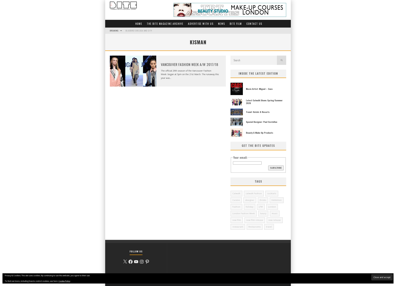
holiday (249, 206)
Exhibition (277, 200)
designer (249, 200)
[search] (281, 60)
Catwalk (236, 193)
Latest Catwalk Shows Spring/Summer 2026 (264, 102)
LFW (261, 206)
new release (275, 220)
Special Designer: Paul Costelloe (261, 121)
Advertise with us (200, 24)
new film (236, 220)
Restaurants (255, 226)
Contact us (254, 24)
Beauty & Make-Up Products (259, 132)
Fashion (236, 206)
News (221, 24)
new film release (254, 220)
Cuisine (236, 200)
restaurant (237, 226)
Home (138, 24)
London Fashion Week (243, 213)
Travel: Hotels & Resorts (258, 112)
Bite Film (236, 24)
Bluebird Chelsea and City (139, 30)
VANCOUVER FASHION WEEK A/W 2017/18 (189, 64)
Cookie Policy (64, 281)
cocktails (271, 193)
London (272, 206)
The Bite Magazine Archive (165, 24)
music (275, 213)
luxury (263, 213)
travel (269, 226)
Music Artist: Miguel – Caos (259, 88)
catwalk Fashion (254, 193)
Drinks (263, 200)
